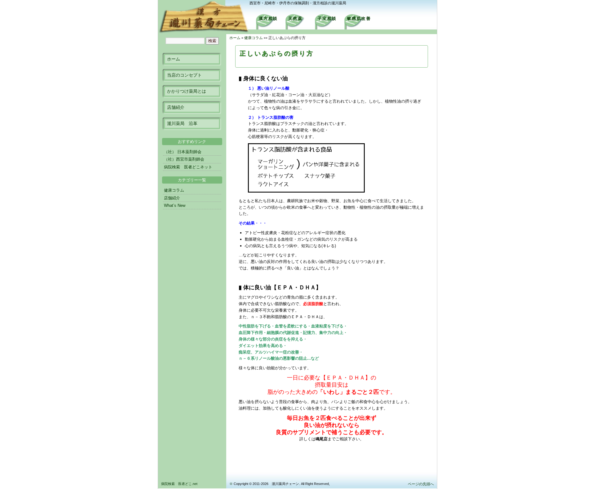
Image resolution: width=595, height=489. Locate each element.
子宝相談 (327, 18)
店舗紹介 (175, 107)
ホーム (173, 58)
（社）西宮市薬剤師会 (184, 159)
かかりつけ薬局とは (186, 91)
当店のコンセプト (184, 75)
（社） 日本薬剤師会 (182, 151)
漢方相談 (268, 18)
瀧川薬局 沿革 (182, 123)
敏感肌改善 (359, 18)
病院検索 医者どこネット (188, 167)
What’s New (174, 205)
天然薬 (295, 18)
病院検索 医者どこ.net (179, 484)
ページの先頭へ (421, 484)
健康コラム (253, 38)
